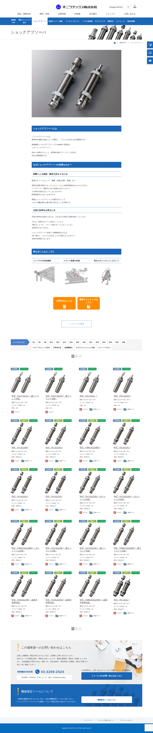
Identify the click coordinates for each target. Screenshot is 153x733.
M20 (77, 342)
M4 (34, 342)
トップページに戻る (76, 324)
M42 (110, 342)
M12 (57, 342)
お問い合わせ (130, 14)
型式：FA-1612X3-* (54, 497)
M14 (64, 342)
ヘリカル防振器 (87, 21)
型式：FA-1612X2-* (20, 497)
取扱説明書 (131, 21)
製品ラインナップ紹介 (25, 21)
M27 (90, 342)
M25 (84, 342)
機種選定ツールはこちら (107, 700)
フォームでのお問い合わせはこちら (106, 676)
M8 (45, 342)
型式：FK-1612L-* (121, 600)
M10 (51, 342)
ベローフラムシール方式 (41, 347)
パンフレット (120, 21)
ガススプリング (100, 21)
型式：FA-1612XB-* (20, 448)
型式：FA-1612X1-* (122, 448)
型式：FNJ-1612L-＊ (89, 396)
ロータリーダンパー (73, 21)
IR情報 (77, 14)
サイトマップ (88, 720)
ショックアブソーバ (39, 21)
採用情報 (62, 14)
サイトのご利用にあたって (106, 720)
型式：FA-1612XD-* (54, 448)
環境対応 (111, 21)
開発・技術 (44, 14)
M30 (97, 342)
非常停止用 (57, 347)
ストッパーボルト (104, 347)
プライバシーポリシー (126, 720)
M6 (39, 342)
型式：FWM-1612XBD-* (90, 448)
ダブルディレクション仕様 (85, 347)
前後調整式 (68, 347)
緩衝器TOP (13, 21)
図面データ (96, 409)
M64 (117, 342)
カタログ (17, 412)
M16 (71, 342)
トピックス (110, 14)
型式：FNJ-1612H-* (122, 396)
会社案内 (93, 14)
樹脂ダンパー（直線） (56, 21)
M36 (103, 342)
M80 (123, 342)
